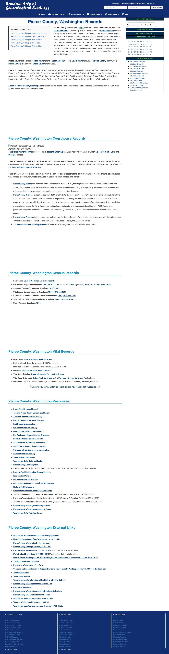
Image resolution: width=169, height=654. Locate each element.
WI (147, 55)
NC (147, 49)
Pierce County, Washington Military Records (31, 595)
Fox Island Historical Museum (25, 479)
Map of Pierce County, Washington (25, 86)
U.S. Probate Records (137, 78)
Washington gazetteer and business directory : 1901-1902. (38, 606)
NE (129, 49)
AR (135, 42)
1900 (87, 284)
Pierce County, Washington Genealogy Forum (32, 509)
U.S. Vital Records (136, 81)
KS (144, 44)
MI (138, 47)
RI (141, 52)
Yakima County (58, 61)
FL (151, 42)
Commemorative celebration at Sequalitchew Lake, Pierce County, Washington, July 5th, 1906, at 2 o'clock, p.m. (59, 569)
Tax (108, 152)
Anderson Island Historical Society (27, 416)
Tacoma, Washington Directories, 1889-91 (31, 602)
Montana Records (119, 646)
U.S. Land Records (136, 71)
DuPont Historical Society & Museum (28, 420)
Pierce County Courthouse (23, 152)
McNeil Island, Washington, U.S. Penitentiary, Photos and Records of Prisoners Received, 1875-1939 (55, 558)
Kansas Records (119, 623)
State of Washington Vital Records (38, 359)
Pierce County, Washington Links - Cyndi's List (32, 584)
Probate (11, 155)
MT (151, 47)
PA (138, 52)
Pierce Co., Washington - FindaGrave (28, 565)
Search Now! (157, 7)
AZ (132, 42)
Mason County (14, 64)
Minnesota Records (120, 639)
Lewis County (78, 61)
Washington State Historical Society (28, 461)
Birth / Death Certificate (43, 378)
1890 (70, 284)
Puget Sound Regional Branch (25, 409)
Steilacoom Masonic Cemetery (26, 561)
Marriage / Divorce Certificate (71, 378)
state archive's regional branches (26, 167)
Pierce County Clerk (21, 195)
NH (135, 49)
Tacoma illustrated (21, 572)
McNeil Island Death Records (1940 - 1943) (31, 554)
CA (138, 42)
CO (141, 42)
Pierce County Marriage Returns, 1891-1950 (32, 547)
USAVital (35, 374)
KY (147, 44)
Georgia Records (65, 639)
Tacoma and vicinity (21, 576)
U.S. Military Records (137, 76)
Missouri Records (119, 644)
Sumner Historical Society (24, 454)
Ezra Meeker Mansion (22, 476)
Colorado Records (65, 630)
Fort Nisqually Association (24, 424)
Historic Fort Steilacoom (23, 487)
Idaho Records (64, 642)
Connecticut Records (66, 632)
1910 (92, 284)
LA (151, 44)
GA (129, 44)
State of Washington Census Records (39, 281)
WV (144, 55)
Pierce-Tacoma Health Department (31, 224)
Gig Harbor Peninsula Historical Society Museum (33, 483)
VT (135, 55)
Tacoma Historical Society (24, 457)
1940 (108, 284)
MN (141, 47)
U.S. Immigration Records (139, 73)
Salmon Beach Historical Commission (29, 442)
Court (103, 152)
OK (132, 52)
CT (144, 42)
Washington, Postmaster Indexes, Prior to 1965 (33, 598)
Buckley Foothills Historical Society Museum (32, 472)
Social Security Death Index (52, 374)
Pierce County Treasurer (23, 217)
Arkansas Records (66, 623)
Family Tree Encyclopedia (139, 88)
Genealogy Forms (136, 90)
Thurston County (61, 30)
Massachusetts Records (122, 632)
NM (141, 49)
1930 (103, 284)
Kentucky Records (120, 625)
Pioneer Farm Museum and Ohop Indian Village (32, 491)
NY (144, 49)
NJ (138, 49)
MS (144, 47)
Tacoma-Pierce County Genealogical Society (31, 413)
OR (135, 52)
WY (151, 55)
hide (29, 30)
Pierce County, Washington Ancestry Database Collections (37, 591)
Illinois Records (64, 644)
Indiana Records (65, 646)
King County (39, 61)
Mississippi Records (120, 642)
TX (129, 55)
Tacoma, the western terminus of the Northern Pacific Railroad (39, 580)
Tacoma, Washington (56, 152)
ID (132, 44)
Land (113, 152)
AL (129, 42)
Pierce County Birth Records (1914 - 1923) (31, 550)
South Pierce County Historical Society (29, 446)
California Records (66, 627)
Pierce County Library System (25, 465)
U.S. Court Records (136, 64)
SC (144, 52)
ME (135, 47)
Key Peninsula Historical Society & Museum (31, 435)
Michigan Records (119, 637)
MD (132, 47)
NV (132, 49)
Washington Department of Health (36, 370)
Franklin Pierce (107, 30)
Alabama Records (65, 620)
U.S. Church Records (137, 69)
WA (141, 55)
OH (129, 52)
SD (147, 52)
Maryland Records (119, 635)
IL (135, 44)
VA (138, 55)
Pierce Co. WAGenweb (22, 587)
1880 (55, 284)
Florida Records (65, 637)
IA (141, 44)
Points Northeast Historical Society (28, 439)
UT (132, 55)
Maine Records (118, 630)
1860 (45, 284)
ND (151, 49)
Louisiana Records (120, 627)
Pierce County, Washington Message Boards (31, 505)
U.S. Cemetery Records (138, 66)
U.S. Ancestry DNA (136, 85)
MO (147, 47)
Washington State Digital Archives (27, 513)
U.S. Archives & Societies (139, 83)
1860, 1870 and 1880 (57, 292)
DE (147, 42)
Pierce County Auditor (22, 184)
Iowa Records (118, 620)
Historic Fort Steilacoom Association (28, 431)
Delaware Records (65, 635)
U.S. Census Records (137, 62)
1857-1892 (54, 288)
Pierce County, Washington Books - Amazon (31, 543)
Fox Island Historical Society (25, 428)
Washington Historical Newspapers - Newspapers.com (36, 535)
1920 (98, 284)
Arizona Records (65, 625)
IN (138, 44)
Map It (81, 27)
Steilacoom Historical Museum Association (31, 450)
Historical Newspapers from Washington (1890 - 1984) (36, 539)
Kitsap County (39, 64)
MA (129, 47)
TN (151, 52)
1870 (50, 284)
